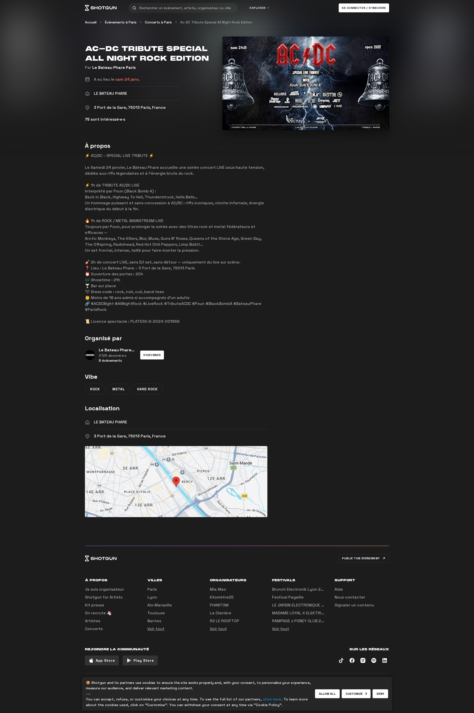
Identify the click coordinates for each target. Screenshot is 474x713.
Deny (380, 694)
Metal (118, 389)
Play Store (144, 660)
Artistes (92, 620)
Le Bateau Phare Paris (114, 67)
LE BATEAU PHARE (110, 422)
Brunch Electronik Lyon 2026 (300, 589)
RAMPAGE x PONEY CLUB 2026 (300, 620)
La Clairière (220, 613)
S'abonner (152, 355)
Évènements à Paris (121, 22)
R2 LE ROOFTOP (224, 620)
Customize (354, 694)
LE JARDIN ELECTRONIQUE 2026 (301, 605)
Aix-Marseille (159, 605)
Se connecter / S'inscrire (364, 8)
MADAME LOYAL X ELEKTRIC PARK (303, 613)
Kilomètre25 (222, 597)
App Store (105, 660)
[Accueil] (101, 8)
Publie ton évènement (361, 558)
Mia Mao (218, 589)
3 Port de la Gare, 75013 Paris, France (130, 436)
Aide (339, 589)
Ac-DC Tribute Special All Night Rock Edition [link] (216, 22)
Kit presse (94, 605)
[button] (152, 355)
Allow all (327, 694)
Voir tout (155, 628)
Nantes (154, 620)
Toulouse (156, 613)
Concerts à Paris (158, 22)
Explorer (258, 8)
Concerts (94, 628)
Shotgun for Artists (103, 597)
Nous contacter (350, 597)
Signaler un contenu (354, 605)
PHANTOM (219, 605)
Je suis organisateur (104, 589)
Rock (95, 389)
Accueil (91, 22)
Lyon (152, 597)
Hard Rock (147, 389)
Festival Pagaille (288, 597)
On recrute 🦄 (98, 613)
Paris (152, 589)
